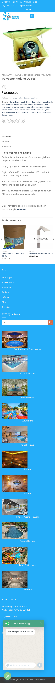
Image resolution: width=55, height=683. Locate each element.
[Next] (53, 244)
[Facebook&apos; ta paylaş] (9, 121)
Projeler (6, 292)
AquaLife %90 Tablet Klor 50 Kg (13, 254)
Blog (4, 302)
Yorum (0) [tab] (6, 146)
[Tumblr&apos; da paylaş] (18, 121)
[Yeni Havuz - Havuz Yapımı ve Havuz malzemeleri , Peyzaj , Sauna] (15, 16)
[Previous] (2, 244)
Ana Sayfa (7, 75)
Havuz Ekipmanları (33, 102)
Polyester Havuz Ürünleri (26, 112)
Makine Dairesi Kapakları (37, 75)
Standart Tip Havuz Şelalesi (41, 254)
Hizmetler (7, 287)
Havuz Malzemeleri (35, 104)
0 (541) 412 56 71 (10, 616)
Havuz (18, 75)
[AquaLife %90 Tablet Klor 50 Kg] (14, 237)
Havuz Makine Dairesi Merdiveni (14, 104)
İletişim (5, 307)
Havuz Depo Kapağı (17, 102)
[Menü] (32, 16)
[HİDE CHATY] (7, 676)
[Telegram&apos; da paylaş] (23, 121)
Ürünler (5, 297)
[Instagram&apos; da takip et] (27, 10)
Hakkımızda (8, 282)
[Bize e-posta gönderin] (30, 10)
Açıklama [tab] (6, 136)
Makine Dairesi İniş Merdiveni (31, 107)
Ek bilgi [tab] (5, 141)
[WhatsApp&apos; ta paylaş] (4, 121)
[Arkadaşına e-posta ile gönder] (13, 121)
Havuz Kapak (47, 102)
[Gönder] (50, 322)
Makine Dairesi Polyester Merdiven (28, 110)
